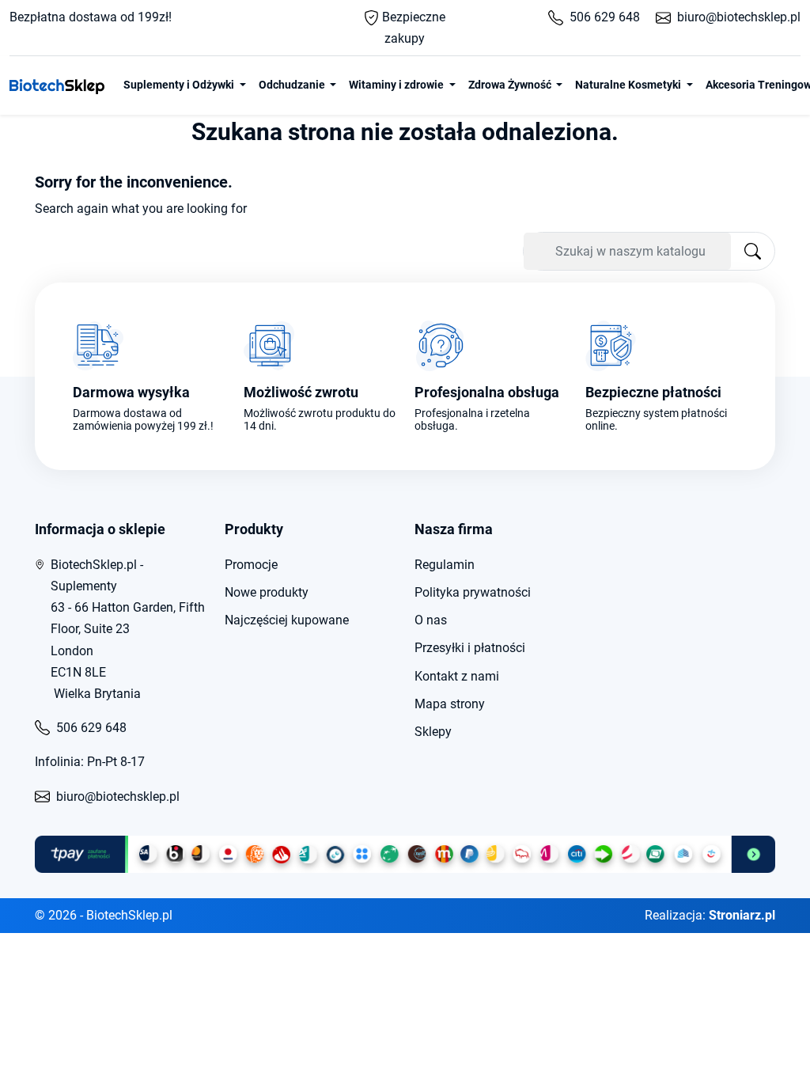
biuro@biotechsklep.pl (739, 17)
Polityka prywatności (472, 592)
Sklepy (433, 731)
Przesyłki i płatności (469, 647)
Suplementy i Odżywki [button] (180, 84)
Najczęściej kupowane (287, 620)
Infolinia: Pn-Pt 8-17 (90, 761)
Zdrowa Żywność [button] (511, 84)
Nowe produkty (266, 592)
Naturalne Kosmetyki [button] (629, 84)
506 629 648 (605, 17)
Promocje (251, 564)
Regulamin (444, 564)
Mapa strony (449, 703)
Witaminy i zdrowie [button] (397, 84)
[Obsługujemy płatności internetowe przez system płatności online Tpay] (405, 855)
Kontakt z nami (456, 676)
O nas (430, 620)
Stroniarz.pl (742, 915)
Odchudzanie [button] (293, 84)
